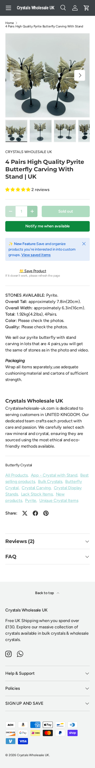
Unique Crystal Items (58, 500)
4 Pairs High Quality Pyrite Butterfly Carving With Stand (44, 26)
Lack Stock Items (37, 494)
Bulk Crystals (50, 481)
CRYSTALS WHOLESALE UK (28, 152)
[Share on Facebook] (35, 513)
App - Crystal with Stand (54, 475)
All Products (16, 475)
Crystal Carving (36, 487)
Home (9, 23)
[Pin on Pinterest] (46, 513)
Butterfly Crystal (18, 465)
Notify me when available (47, 226)
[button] (86, 8)
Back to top (45, 593)
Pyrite (30, 500)
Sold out (65, 211)
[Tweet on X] (25, 513)
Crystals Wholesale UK (33, 755)
